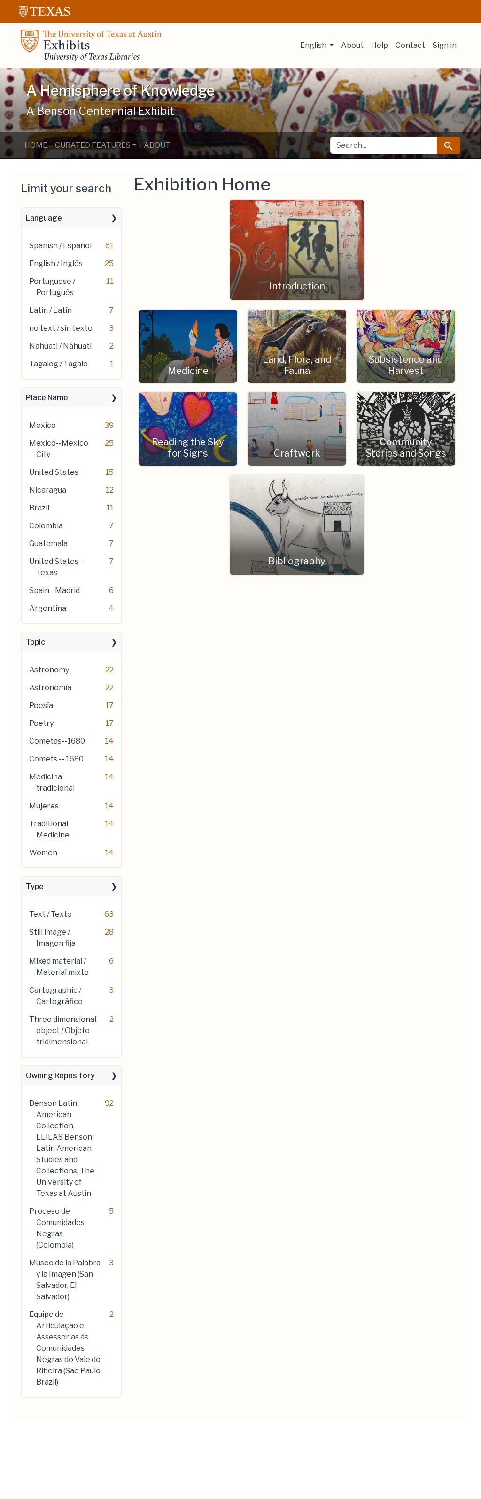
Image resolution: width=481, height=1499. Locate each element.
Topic (35, 642)
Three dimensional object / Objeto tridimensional (62, 1030)
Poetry (41, 723)
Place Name (47, 397)
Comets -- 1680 (56, 758)
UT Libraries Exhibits (91, 45)
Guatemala (48, 543)
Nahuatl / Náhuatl (60, 346)
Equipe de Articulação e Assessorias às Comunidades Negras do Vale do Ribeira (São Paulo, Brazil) (65, 1348)
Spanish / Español (60, 245)
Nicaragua (47, 490)
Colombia (46, 525)
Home (35, 145)
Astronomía (50, 687)
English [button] (314, 45)
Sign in (445, 45)
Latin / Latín (50, 310)
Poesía (41, 705)
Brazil (39, 507)
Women (43, 852)
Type (35, 886)
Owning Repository (60, 1075)
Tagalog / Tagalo (58, 363)
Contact (410, 45)
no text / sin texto (61, 328)
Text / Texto (50, 914)
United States (53, 472)
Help (379, 45)
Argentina (47, 608)
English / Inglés (56, 263)
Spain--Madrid (54, 590)
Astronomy (49, 669)
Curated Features (93, 145)
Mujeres (44, 805)
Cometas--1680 (57, 741)
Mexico (42, 425)
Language (44, 217)
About (352, 45)
